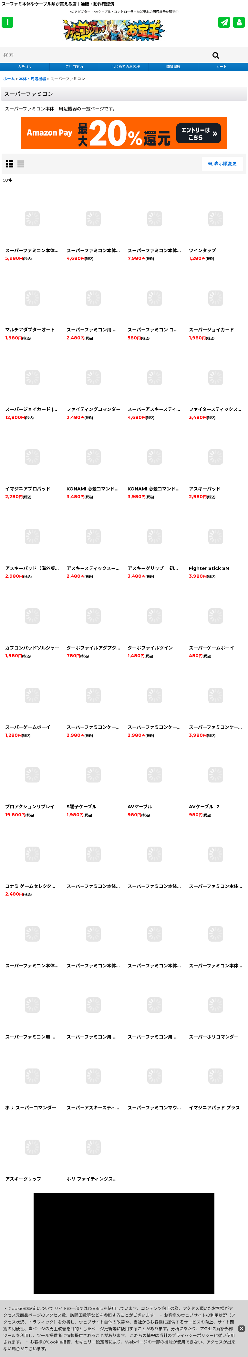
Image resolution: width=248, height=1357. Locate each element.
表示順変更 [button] (225, 163)
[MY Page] (239, 22)
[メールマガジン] (224, 22)
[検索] (216, 55)
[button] (7, 22)
